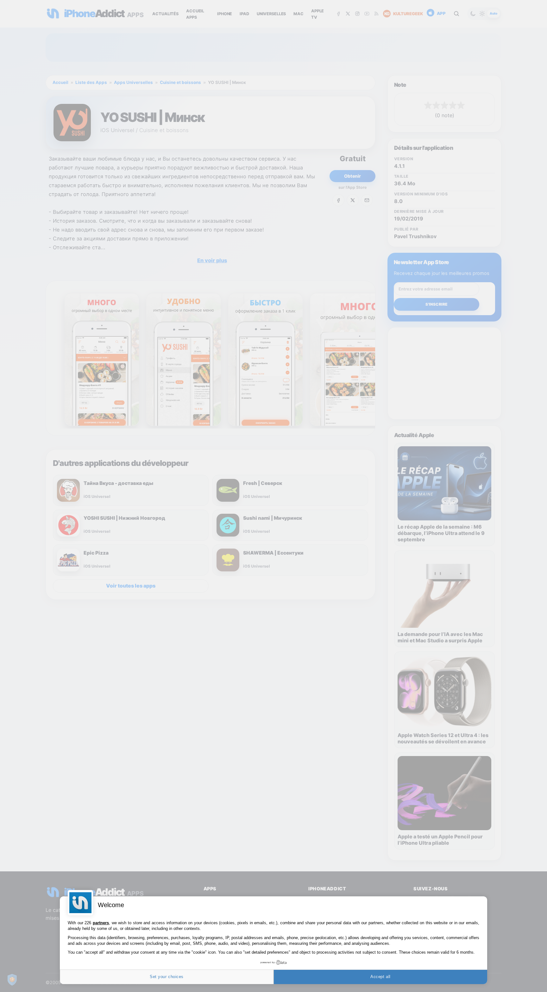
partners (101, 922)
